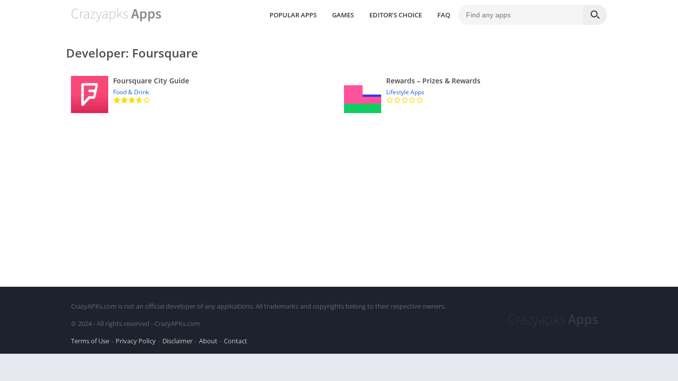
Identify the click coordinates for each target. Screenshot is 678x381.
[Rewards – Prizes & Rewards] (475, 94)
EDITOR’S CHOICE (395, 14)
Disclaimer (177, 340)
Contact (235, 340)
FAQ (443, 14)
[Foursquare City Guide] (202, 94)
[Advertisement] (339, 192)
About (208, 340)
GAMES (343, 14)
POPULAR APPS (293, 14)
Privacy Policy (136, 340)
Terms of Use (90, 340)
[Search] (595, 15)
